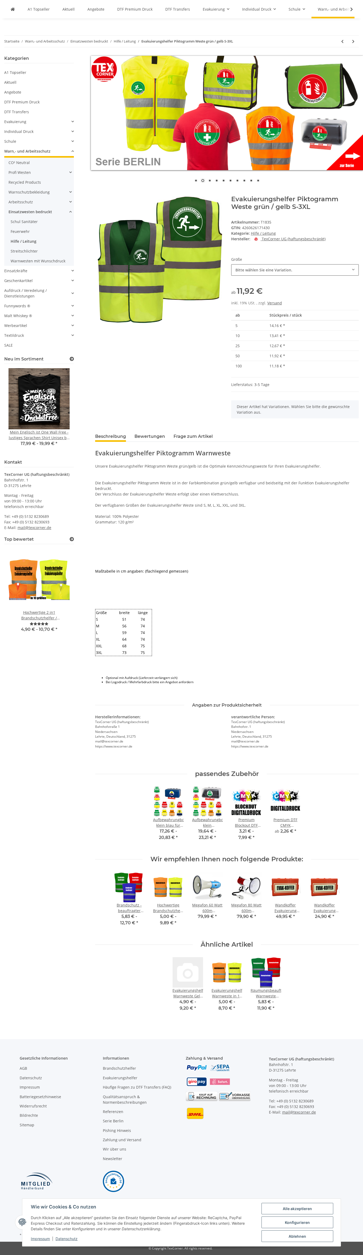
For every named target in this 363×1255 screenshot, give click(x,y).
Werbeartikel (15, 325)
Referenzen (113, 1111)
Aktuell (10, 82)
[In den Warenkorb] (99, 192)
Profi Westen (20, 172)
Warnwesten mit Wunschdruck (38, 260)
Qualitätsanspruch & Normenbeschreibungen (125, 1099)
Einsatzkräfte (15, 270)
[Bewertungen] (39, 624)
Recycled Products (25, 182)
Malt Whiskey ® (18, 315)
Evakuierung (15, 121)
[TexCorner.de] (12, 9)
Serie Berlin (113, 1120)
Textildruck (14, 335)
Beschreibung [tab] (110, 436)
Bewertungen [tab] (149, 436)
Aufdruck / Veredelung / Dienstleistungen (25, 293)
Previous (17, 411)
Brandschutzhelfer (119, 1068)
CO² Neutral (19, 162)
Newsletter (112, 1158)
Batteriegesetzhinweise (40, 1096)
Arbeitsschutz (21, 201)
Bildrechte (29, 1115)
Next (60, 411)
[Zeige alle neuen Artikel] (72, 359)
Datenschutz (31, 1077)
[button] (39, 122)
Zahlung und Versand (122, 1139)
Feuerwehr (20, 231)
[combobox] (295, 270)
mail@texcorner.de (34, 527)
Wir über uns (114, 1149)
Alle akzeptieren (297, 1208)
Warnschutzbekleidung (29, 192)
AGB (23, 1068)
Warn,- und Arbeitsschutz (27, 151)
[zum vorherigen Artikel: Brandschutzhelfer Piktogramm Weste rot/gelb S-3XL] (342, 41)
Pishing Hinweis (117, 1130)
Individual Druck (18, 131)
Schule (10, 141)
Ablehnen (297, 1236)
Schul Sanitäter (24, 221)
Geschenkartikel (18, 280)
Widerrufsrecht (33, 1106)
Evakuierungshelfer (120, 1077)
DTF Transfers (16, 111)
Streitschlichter (24, 251)
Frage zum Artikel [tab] (193, 436)
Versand (274, 302)
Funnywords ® (17, 305)
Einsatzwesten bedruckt (30, 211)
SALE (8, 345)
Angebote (12, 92)
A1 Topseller (15, 72)
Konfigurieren (297, 1222)
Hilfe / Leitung (263, 233)
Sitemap (27, 1124)
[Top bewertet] (72, 539)
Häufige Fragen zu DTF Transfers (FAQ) (137, 1087)
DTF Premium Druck (22, 101)
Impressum (30, 1087)
